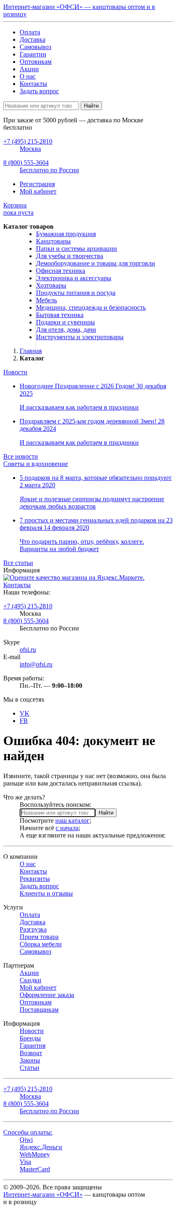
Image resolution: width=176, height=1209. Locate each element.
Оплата (30, 32)
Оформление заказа (47, 994)
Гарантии (33, 54)
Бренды (30, 1038)
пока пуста (18, 209)
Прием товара (39, 936)
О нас (28, 76)
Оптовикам (36, 61)
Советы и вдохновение (35, 463)
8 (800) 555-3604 (26, 620)
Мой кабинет (38, 191)
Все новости (20, 456)
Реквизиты (35, 878)
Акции (29, 68)
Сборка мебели (41, 944)
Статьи (29, 1067)
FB (24, 720)
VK (24, 713)
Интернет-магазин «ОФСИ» (43, 1194)
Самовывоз (35, 46)
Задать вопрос (39, 91)
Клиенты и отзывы (46, 893)
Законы (30, 1060)
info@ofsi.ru (36, 664)
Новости (15, 372)
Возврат (31, 1052)
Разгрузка (33, 929)
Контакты (33, 83)
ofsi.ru (28, 649)
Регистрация (37, 183)
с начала (67, 827)
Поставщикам (39, 1009)
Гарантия (32, 1045)
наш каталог (72, 820)
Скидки (30, 980)
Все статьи (18, 562)
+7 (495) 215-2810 (27, 606)
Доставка (32, 39)
